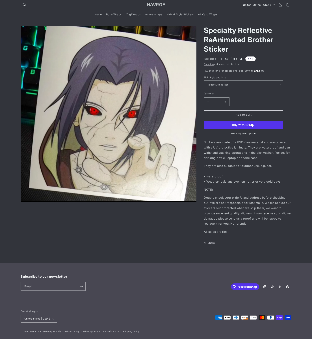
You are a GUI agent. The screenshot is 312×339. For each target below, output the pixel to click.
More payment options (243, 133)
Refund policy (72, 331)
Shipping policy (131, 331)
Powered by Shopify (50, 331)
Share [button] (211, 242)
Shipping (209, 64)
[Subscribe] (81, 286)
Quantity (209, 93)
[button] (25, 5)
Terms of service (110, 331)
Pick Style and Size (215, 77)
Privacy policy (90, 331)
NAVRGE (34, 331)
